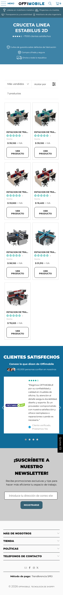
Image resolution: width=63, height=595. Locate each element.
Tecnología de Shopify (42, 587)
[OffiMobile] (31, 3)
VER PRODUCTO (17, 152)
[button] (13, 135)
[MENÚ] (2, 3)
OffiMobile (24, 587)
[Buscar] (50, 3)
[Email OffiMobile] (25, 568)
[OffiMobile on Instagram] (34, 568)
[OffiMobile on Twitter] (37, 568)
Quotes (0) (60, 443)
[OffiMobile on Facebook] (29, 568)
